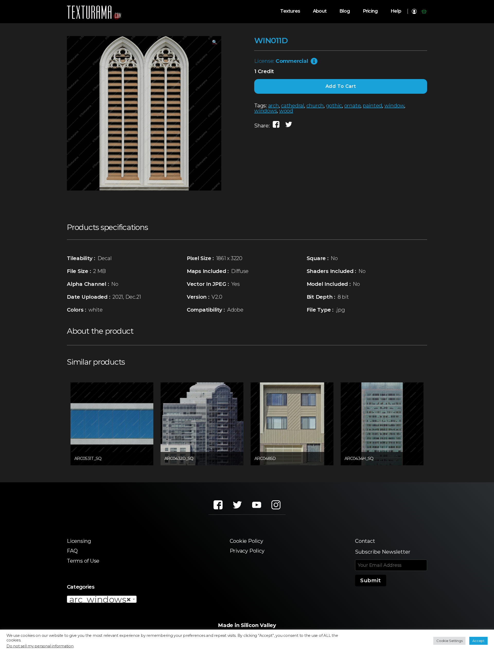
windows (265, 111)
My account (414, 11)
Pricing (370, 11)
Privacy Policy (247, 551)
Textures (290, 11)
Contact (365, 541)
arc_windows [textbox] (100, 599)
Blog (344, 11)
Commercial (292, 61)
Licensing (79, 541)
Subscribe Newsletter (382, 552)
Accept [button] (478, 641)
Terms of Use (83, 561)
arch (273, 105)
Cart (424, 11)
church (315, 105)
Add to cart (340, 86)
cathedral (292, 105)
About (320, 11)
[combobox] (102, 599)
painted (372, 105)
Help (396, 11)
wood (286, 111)
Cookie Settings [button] (449, 641)
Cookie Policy (246, 541)
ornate (352, 105)
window (394, 105)
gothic (334, 105)
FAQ (72, 551)
